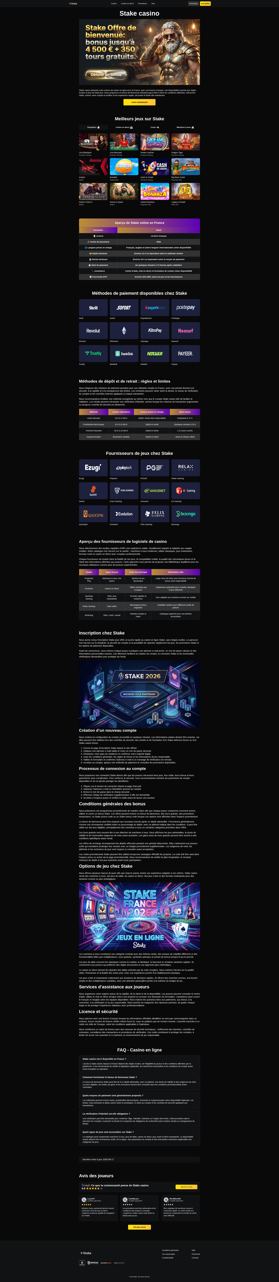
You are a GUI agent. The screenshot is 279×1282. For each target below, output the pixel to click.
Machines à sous (184, 127)
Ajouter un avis (186, 1187)
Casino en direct (122, 127)
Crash (153, 127)
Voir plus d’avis (139, 1227)
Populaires (91, 127)
